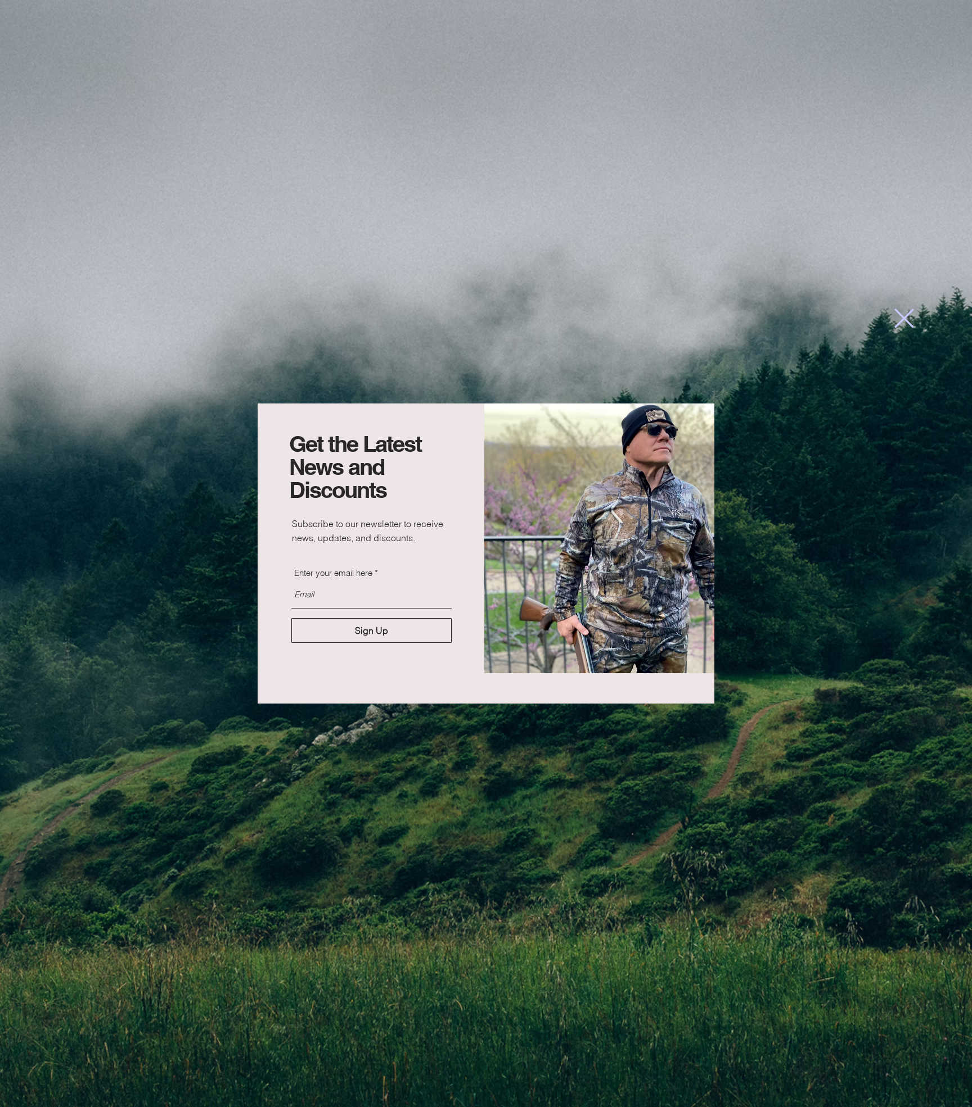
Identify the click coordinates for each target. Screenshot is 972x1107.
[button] (904, 318)
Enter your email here (333, 573)
